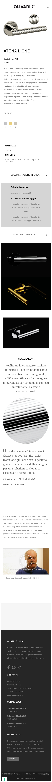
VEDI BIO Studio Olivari (13, 484)
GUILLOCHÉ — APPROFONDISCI (19, 478)
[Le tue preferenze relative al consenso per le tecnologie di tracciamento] (4, 779)
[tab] (26, 175)
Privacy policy (43, 773)
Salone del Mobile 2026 (16, 708)
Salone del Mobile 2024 (16, 723)
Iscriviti (13, 759)
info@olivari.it (17, 695)
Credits (32, 778)
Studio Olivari (9, 59)
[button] (26, 561)
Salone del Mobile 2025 (16, 715)
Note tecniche (22, 778)
